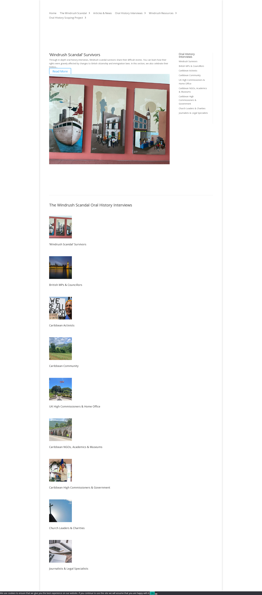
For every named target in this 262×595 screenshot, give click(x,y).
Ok (152, 593)
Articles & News (102, 13)
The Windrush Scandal (73, 13)
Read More (60, 71)
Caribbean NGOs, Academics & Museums (75, 447)
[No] (156, 593)
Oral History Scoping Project (66, 18)
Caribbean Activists (188, 70)
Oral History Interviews (129, 13)
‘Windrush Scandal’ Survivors (74, 54)
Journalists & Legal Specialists (193, 112)
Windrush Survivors (188, 61)
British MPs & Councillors (65, 285)
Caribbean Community (190, 75)
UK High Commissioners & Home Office (74, 406)
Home (52, 13)
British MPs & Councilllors (191, 66)
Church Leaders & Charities (192, 108)
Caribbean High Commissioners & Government (187, 100)
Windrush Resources (161, 13)
